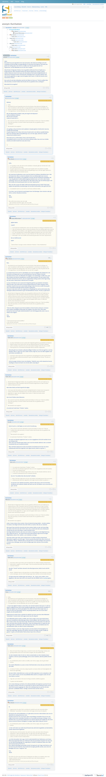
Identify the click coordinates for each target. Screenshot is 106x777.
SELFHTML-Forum (17, 10)
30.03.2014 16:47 (17, 645)
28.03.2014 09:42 (18, 159)
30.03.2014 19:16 (18, 702)
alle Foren (10, 91)
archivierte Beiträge (42, 10)
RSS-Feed (36, 10)
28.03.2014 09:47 (26, 218)
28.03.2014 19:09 (15, 422)
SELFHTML (5, 1)
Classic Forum (41, 775)
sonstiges (17, 57)
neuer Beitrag (17, 7)
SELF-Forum (6, 55)
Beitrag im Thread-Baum (41, 91)
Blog (22, 1)
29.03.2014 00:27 (19, 462)
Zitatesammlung (36, 7)
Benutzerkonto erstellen (31, 91)
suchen (42, 7)
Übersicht (24, 7)
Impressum (23, 775)
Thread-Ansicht (25, 10)
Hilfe (46, 7)
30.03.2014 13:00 (12, 592)
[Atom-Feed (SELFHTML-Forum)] (3, 18)
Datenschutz (29, 775)
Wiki (12, 1)
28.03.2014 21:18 (14, 499)
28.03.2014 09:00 (11, 57)
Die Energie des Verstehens (13, 775)
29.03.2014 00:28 (17, 557)
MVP (20, 238)
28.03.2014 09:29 (10, 98)
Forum (17, 1)
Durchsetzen (13, 55)
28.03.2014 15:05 (15, 376)
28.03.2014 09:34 (16, 258)
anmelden (23, 91)
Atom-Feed (31, 10)
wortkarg (46, 578)
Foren (28, 7)
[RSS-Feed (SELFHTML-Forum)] (7, 18)
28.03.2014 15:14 (17, 337)
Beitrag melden (7, 88)
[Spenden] (11, 18)
